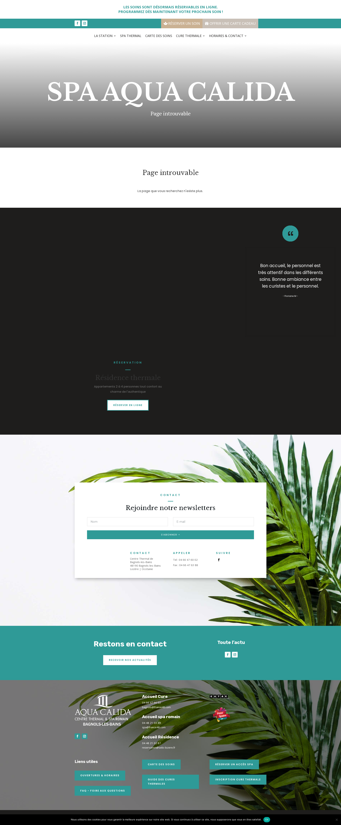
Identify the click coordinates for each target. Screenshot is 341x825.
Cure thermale (189, 36)
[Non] (336, 819)
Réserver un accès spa (234, 764)
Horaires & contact (226, 36)
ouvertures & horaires (100, 775)
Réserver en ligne (127, 405)
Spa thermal (130, 36)
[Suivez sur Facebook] (77, 23)
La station (103, 36)
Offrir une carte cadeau (233, 23)
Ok (266, 819)
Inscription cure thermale (238, 779)
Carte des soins (158, 36)
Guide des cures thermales (161, 782)
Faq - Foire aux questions (102, 790)
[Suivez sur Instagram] (84, 23)
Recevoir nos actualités (130, 660)
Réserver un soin (184, 23)
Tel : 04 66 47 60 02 (185, 559)
